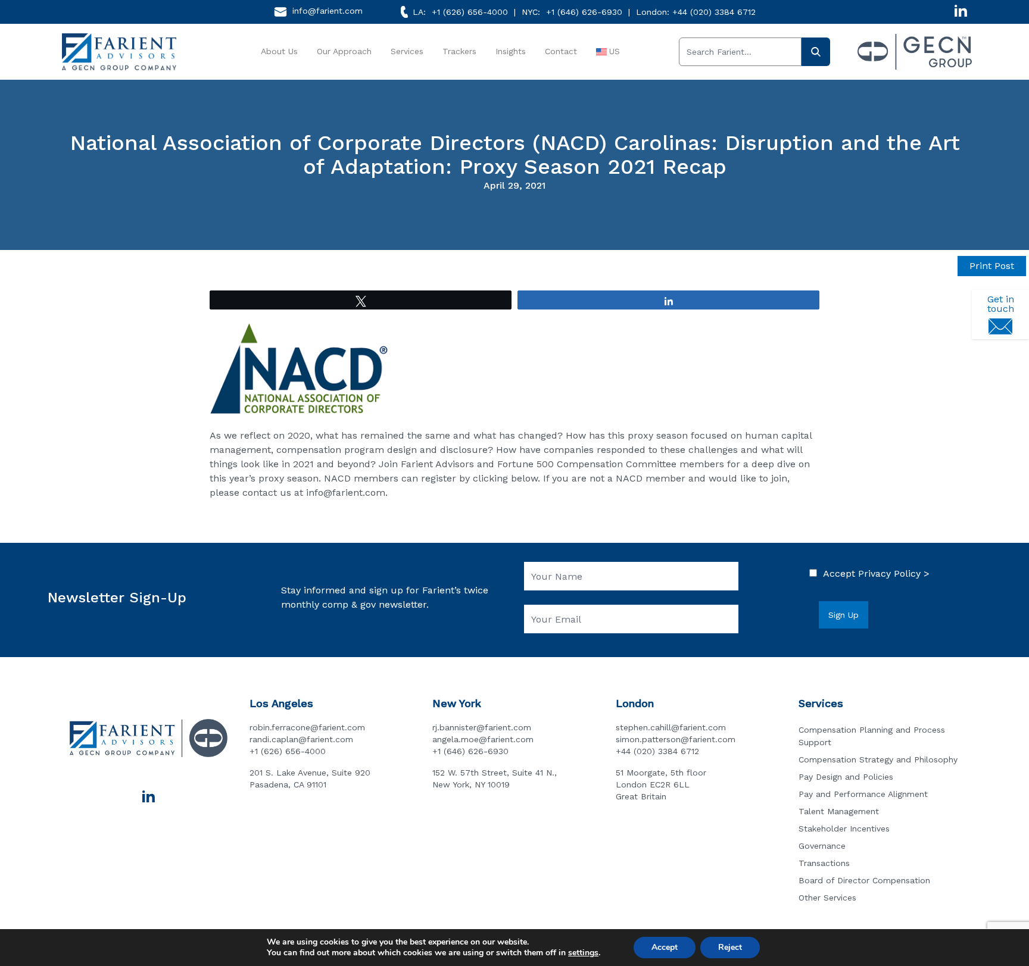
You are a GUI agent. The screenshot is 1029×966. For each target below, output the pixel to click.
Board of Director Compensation (864, 880)
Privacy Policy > (894, 573)
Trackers (459, 51)
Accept (664, 947)
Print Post (991, 265)
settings (583, 953)
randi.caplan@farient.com (301, 739)
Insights (510, 51)
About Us (279, 51)
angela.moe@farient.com (483, 739)
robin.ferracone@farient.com (307, 727)
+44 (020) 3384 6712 (714, 12)
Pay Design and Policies (846, 776)
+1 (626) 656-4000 (470, 12)
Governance (822, 846)
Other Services (827, 897)
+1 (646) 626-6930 (584, 12)
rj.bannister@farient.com (481, 727)
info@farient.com (327, 10)
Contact (561, 51)
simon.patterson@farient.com (675, 739)
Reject (730, 947)
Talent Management (839, 811)
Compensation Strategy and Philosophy (878, 759)
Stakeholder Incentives (844, 828)
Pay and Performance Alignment (863, 794)
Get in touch (1000, 303)
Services (407, 51)
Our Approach (344, 51)
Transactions (824, 863)
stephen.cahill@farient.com (671, 727)
